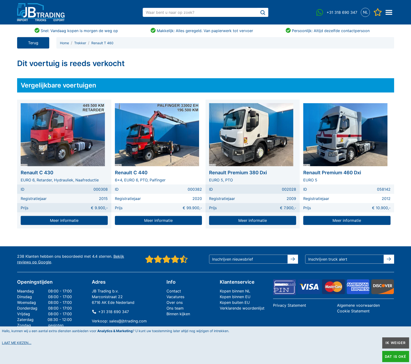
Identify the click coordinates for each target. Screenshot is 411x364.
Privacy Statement (289, 305)
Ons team (175, 308)
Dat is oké (395, 356)
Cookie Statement (353, 311)
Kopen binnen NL (235, 291)
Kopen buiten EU (235, 302)
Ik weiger (396, 343)
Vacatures (175, 296)
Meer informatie (64, 220)
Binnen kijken (178, 313)
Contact (173, 291)
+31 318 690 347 (113, 311)
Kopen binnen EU (235, 296)
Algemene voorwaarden (358, 305)
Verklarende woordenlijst (242, 308)
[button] (365, 12)
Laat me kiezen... (16, 343)
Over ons (174, 302)
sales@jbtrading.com (128, 321)
